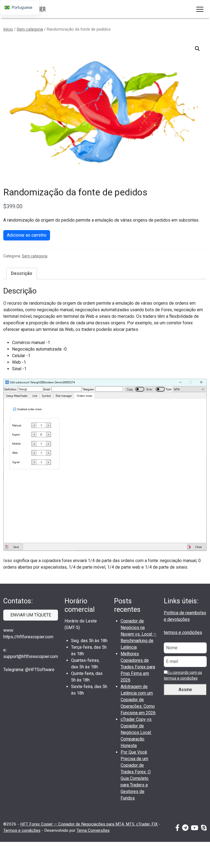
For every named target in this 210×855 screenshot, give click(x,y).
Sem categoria (30, 29)
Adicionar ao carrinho (26, 235)
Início (8, 29)
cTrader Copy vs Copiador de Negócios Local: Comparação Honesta (136, 732)
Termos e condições (21, 830)
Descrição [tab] (21, 273)
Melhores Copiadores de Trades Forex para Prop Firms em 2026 (138, 667)
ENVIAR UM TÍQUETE (30, 615)
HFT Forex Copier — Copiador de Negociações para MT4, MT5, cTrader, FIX (89, 824)
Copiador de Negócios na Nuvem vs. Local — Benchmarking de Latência (138, 634)
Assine (185, 689)
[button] (197, 49)
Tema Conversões (93, 830)
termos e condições (183, 632)
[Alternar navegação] (200, 9)
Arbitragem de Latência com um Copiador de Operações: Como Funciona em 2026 (138, 699)
